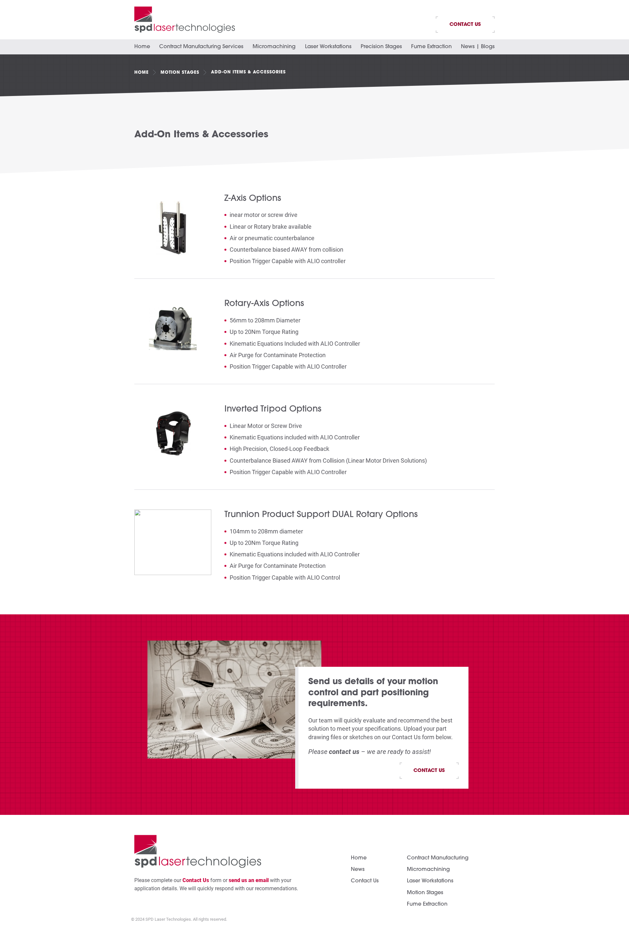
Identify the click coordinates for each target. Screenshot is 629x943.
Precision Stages (381, 46)
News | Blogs (478, 46)
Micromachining (274, 46)
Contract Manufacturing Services (201, 46)
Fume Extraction (431, 46)
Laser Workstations (328, 46)
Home (142, 46)
